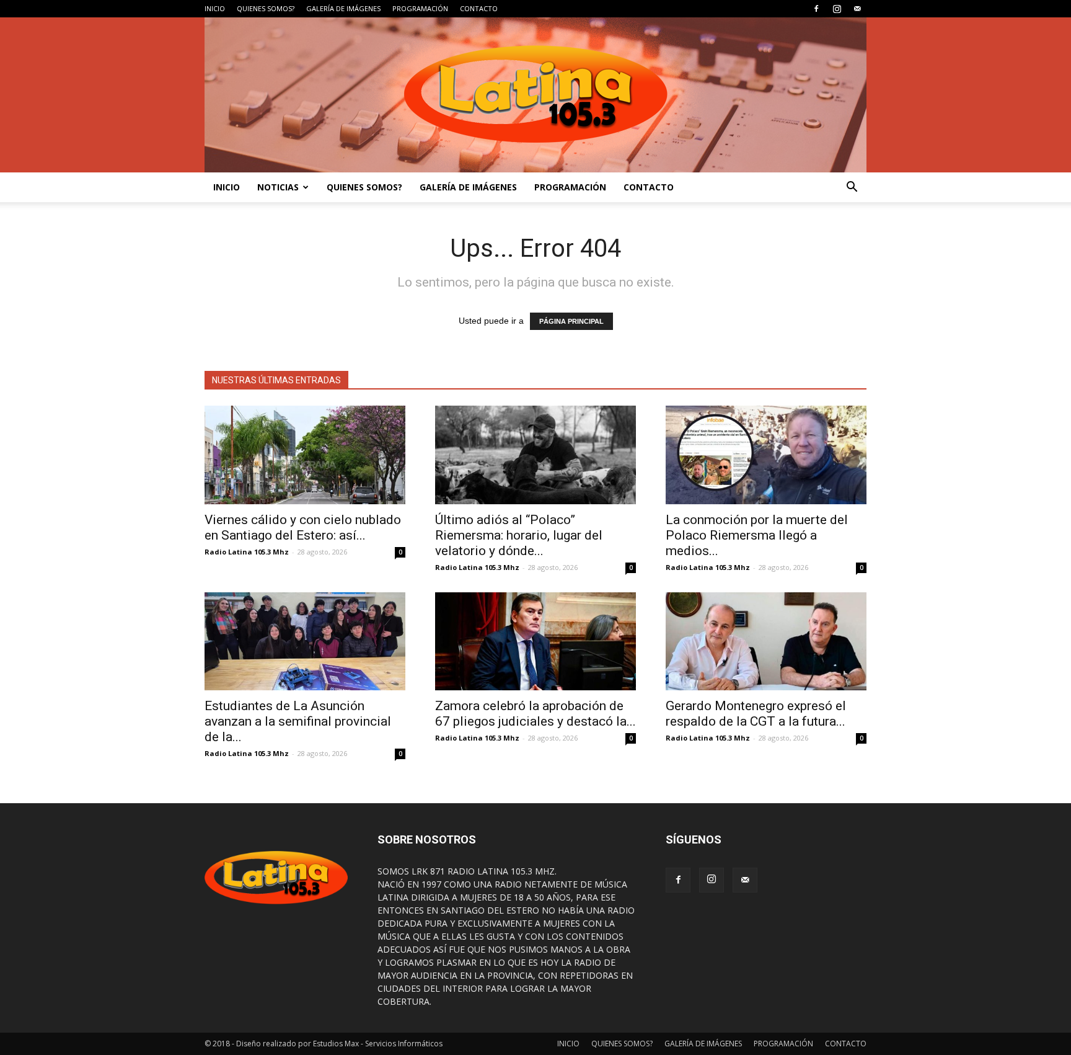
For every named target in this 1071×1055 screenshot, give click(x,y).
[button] (851, 187)
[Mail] (857, 8)
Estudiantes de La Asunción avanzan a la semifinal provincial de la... (298, 721)
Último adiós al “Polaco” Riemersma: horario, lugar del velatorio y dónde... (518, 535)
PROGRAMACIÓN (420, 8)
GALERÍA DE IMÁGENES (343, 8)
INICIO (215, 8)
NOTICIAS (278, 187)
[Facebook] (816, 8)
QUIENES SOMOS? (265, 8)
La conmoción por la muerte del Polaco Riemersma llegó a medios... (757, 535)
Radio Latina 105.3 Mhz (247, 551)
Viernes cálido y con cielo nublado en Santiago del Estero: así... (303, 527)
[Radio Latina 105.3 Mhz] (535, 94)
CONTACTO (479, 8)
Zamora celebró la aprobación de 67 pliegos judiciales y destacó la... (535, 713)
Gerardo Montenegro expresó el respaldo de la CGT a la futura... (756, 713)
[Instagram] (836, 8)
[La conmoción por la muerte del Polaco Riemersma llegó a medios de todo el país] (766, 455)
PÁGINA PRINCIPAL (571, 321)
